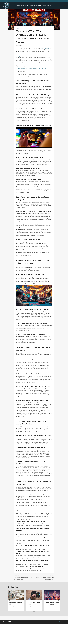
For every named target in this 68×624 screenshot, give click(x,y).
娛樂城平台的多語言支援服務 (52, 602)
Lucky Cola (19, 56)
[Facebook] (59, 622)
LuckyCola (22, 52)
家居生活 (31, 5)
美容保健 (35, 5)
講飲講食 (40, 5)
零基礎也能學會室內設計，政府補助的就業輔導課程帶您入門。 (45, 577)
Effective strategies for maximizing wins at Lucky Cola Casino (32, 68)
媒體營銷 (18, 5)
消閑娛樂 (17, 28)
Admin (18, 45)
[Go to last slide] (9, 600)
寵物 (48, 5)
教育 (51, 5)
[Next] (58, 600)
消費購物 (44, 5)
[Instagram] (64, 622)
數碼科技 (22, 5)
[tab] (33, 611)
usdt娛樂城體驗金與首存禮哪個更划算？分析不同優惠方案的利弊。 (23, 577)
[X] (62, 622)
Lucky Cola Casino (45, 48)
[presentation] (16, 595)
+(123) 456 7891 (62, 5)
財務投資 (26, 5)
